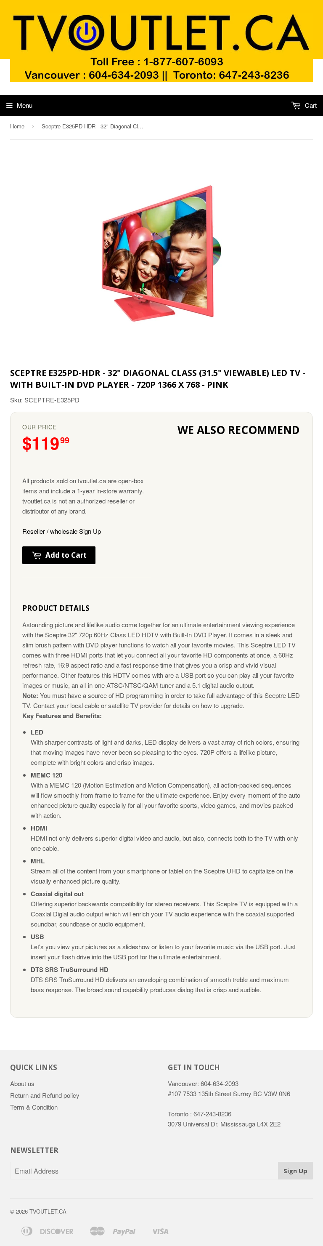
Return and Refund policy (44, 1095)
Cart (310, 105)
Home (17, 126)
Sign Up (295, 1170)
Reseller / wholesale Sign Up (61, 531)
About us (22, 1083)
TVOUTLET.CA (47, 1211)
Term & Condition (34, 1106)
